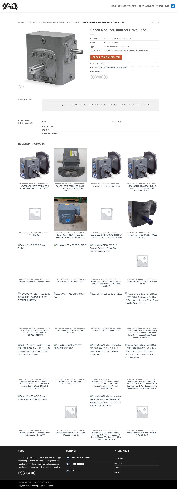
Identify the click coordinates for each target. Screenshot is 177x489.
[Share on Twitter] (97, 77)
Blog (167, 6)
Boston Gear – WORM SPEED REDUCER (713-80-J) (70, 383)
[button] (173, 6)
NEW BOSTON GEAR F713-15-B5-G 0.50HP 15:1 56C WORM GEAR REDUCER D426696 (35, 332)
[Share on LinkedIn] (106, 77)
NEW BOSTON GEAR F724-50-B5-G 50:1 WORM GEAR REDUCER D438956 (34, 187)
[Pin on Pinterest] (101, 77)
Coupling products (127, 6)
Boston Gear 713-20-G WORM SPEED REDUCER (142, 236)
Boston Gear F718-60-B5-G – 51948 (71, 282)
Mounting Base (34, 235)
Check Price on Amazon (106, 57)
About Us (149, 6)
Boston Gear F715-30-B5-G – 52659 (106, 330)
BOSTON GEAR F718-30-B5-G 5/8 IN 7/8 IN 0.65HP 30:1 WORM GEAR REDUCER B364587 (70, 188)
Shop (141, 6)
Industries (118, 458)
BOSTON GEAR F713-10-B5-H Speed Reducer (142, 283)
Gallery (117, 472)
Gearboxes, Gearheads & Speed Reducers (53, 22)
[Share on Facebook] (93, 77)
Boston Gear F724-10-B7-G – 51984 (106, 186)
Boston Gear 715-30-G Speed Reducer (35, 282)
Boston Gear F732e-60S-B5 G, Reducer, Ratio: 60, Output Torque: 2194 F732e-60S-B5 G (106, 284)
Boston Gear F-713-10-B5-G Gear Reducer (71, 331)
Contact (159, 6)
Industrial (98, 71)
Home (113, 6)
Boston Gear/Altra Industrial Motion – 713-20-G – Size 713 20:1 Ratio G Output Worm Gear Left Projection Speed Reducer (106, 385)
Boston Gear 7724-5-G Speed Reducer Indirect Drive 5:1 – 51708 (35, 434)
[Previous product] (157, 22)
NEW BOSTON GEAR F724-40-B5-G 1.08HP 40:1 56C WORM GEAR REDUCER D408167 (142, 188)
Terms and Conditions (41, 482)
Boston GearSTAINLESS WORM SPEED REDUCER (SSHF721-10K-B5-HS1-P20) (106, 236)
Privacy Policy (24, 482)
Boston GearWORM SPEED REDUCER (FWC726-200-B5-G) (70, 434)
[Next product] (152, 22)
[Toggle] (157, 458)
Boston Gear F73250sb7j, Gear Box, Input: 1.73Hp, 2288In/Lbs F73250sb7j (70, 236)
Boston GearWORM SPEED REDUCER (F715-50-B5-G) (142, 434)
